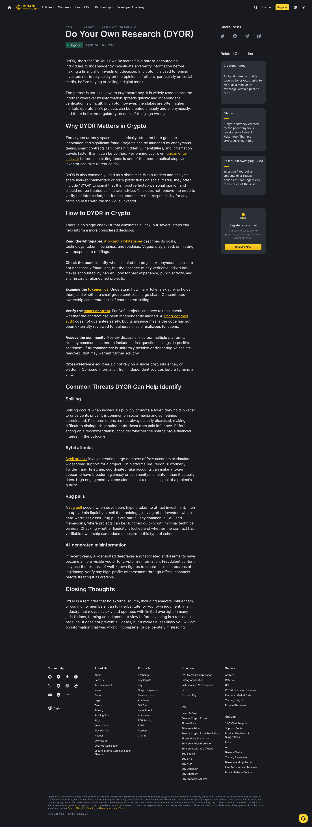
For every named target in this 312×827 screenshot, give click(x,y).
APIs (227, 747)
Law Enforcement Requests (241, 767)
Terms (98, 705)
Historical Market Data (238, 695)
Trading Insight (234, 700)
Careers (99, 680)
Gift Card (143, 705)
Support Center (234, 728)
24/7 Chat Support (236, 723)
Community (101, 725)
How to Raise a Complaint (240, 772)
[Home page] (27, 7)
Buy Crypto (144, 680)
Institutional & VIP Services (197, 685)
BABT (141, 725)
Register (282, 7)
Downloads (100, 740)
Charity (142, 735)
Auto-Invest (145, 715)
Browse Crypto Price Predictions (201, 733)
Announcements (103, 685)
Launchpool (145, 710)
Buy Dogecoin (190, 768)
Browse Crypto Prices (194, 718)
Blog (97, 720)
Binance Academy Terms (112, 808)
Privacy (98, 710)
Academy (143, 700)
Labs (184, 690)
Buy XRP (187, 763)
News (97, 690)
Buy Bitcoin (188, 753)
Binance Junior (146, 695)
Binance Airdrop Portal (238, 762)
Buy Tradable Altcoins (194, 778)
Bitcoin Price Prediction (195, 738)
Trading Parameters (236, 757)
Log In (266, 7)
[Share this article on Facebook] (235, 36)
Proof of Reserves (235, 705)
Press (97, 695)
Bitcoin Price (189, 723)
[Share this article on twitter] (223, 36)
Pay (140, 685)
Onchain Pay (189, 695)
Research (143, 730)
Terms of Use (74, 808)
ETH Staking (145, 720)
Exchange (144, 674)
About (97, 674)
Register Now (243, 246)
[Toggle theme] (304, 7)
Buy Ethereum (190, 773)
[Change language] (295, 7)
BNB (227, 685)
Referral (229, 680)
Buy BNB (187, 758)
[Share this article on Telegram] (247, 36)
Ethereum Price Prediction (197, 743)
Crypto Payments (148, 690)
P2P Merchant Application (197, 674)
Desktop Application (106, 745)
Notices (98, 735)
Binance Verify (233, 752)
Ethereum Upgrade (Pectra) (198, 748)
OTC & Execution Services (240, 690)
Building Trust (102, 715)
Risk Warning (102, 730)
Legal (97, 700)
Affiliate (229, 674)
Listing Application (192, 680)
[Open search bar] (254, 7)
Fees (228, 742)
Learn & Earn (189, 713)
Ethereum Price (191, 728)
